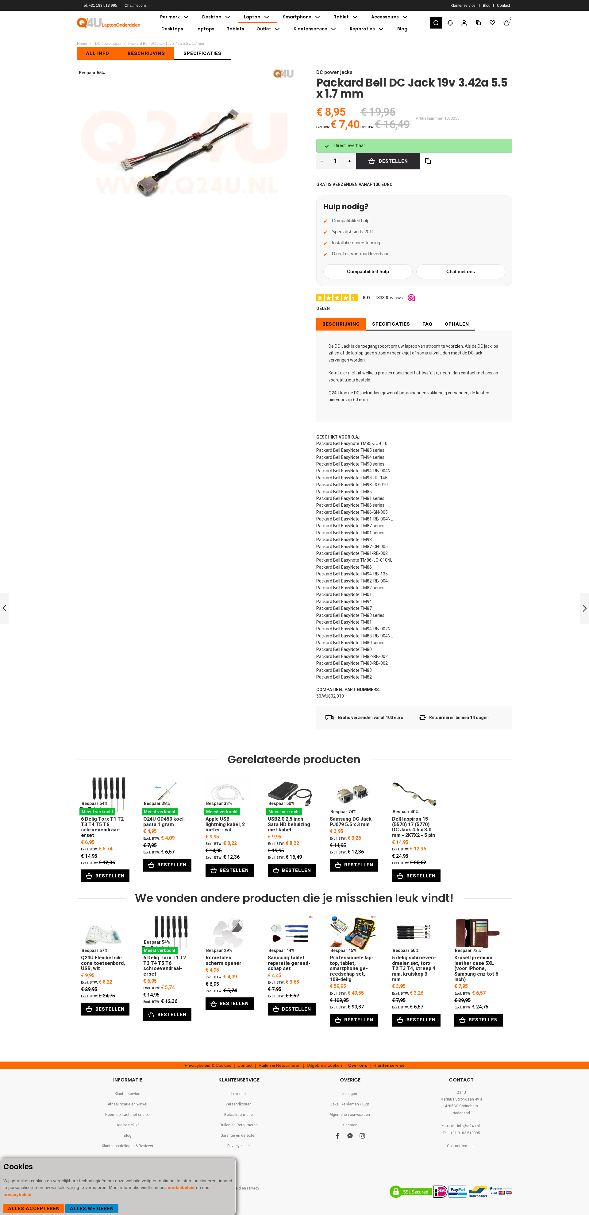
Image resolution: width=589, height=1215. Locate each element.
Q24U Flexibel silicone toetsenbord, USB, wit (103, 935)
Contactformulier (461, 1146)
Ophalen (457, 324)
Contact (503, 5)
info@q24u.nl (468, 1126)
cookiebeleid (182, 1187)
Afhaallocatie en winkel (127, 1104)
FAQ (427, 324)
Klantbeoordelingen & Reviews (127, 1146)
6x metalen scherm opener (228, 935)
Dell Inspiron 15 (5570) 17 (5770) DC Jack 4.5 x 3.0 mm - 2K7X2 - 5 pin (414, 796)
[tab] (341, 324)
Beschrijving (341, 324)
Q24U (461, 1092)
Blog (487, 5)
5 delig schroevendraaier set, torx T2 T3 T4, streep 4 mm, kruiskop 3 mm (414, 935)
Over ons (357, 1065)
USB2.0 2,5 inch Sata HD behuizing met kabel (290, 796)
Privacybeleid (238, 1146)
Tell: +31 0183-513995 (461, 1133)
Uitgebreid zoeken (324, 1065)
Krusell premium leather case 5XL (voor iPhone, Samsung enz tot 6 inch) (476, 935)
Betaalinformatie (238, 1114)
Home (82, 43)
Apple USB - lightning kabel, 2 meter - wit (228, 796)
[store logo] (109, 22)
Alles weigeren (92, 1208)
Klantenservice (463, 5)
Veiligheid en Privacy (241, 1188)
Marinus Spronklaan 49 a (461, 1099)
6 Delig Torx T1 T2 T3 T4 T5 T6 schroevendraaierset (103, 796)
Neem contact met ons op (127, 1114)
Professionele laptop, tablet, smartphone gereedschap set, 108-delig (352, 935)
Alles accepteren (34, 1208)
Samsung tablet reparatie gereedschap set (290, 935)
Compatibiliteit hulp (368, 271)
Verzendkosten (238, 1104)
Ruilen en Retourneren (239, 1125)
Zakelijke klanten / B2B (349, 1104)
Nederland (461, 1113)
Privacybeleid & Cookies (208, 1065)
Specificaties (391, 324)
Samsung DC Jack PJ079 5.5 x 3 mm (352, 796)
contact (468, 372)
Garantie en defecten (238, 1135)
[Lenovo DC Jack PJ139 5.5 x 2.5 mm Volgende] (584, 608)
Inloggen (349, 1094)
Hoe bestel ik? (127, 1125)
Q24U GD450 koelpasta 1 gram (165, 796)
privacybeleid (18, 1194)
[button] (436, 23)
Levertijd (238, 1094)
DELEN (323, 308)
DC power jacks (108, 43)
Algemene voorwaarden (349, 1114)
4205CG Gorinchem (461, 1106)
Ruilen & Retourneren (280, 1065)
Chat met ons (136, 5)
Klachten (349, 1125)
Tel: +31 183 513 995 (99, 5)
